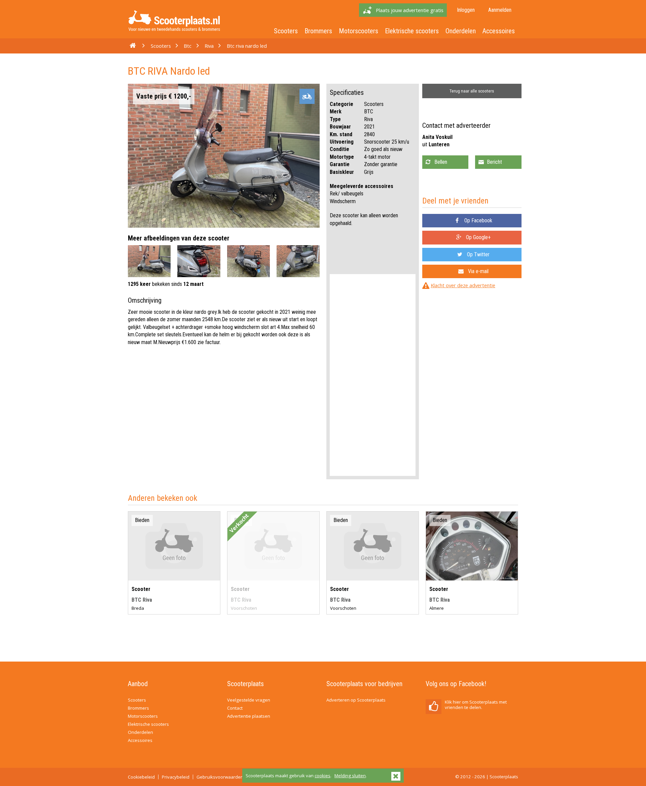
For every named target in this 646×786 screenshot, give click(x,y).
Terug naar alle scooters (472, 90)
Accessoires (498, 31)
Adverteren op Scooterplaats (356, 700)
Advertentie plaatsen (248, 716)
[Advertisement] (373, 375)
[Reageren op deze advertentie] (498, 162)
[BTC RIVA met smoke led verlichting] (174, 578)
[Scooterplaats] (174, 32)
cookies (322, 776)
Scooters (286, 31)
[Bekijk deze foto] (149, 275)
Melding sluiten (350, 776)
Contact (235, 708)
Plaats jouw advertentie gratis (409, 10)
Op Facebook (477, 220)
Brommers (318, 31)
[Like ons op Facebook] (433, 706)
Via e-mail (478, 271)
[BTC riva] (373, 578)
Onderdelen (460, 31)
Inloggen (466, 10)
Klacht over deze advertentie (463, 285)
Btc (187, 45)
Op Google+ (478, 237)
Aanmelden (499, 10)
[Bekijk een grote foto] (224, 225)
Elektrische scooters (412, 31)
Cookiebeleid (141, 777)
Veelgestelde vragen (248, 700)
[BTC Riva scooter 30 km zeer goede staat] (472, 578)
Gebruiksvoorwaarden (219, 777)
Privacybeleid (175, 777)
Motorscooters (358, 31)
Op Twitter (478, 254)
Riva (209, 45)
